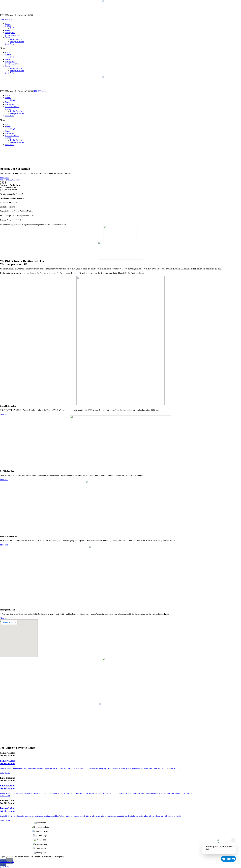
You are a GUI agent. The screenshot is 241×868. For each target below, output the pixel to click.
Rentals (8, 26)
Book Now (9, 44)
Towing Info (10, 33)
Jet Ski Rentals (16, 39)
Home (7, 23)
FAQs (12, 28)
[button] (120, 48)
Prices (7, 30)
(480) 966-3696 (6, 19)
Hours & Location (12, 35)
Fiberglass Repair (17, 42)
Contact (8, 37)
